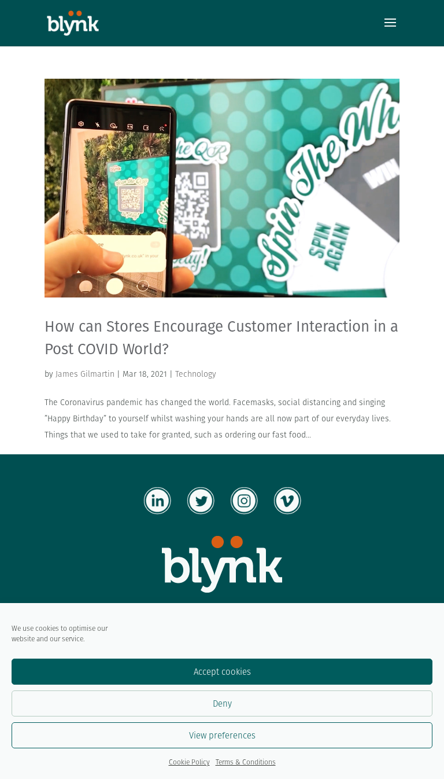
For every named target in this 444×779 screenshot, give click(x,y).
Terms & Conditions (246, 762)
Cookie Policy (189, 762)
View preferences (222, 735)
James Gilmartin (85, 374)
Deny (222, 703)
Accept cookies (222, 672)
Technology (195, 374)
